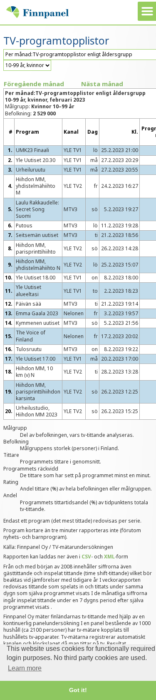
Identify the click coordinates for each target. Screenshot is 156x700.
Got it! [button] (78, 690)
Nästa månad (102, 84)
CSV (86, 556)
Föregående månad (34, 84)
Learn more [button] (25, 668)
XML (109, 556)
